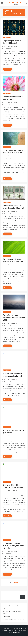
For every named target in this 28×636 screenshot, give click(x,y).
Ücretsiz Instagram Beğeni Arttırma (13, 619)
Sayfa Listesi (6, 616)
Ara (4, 594)
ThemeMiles (16, 632)
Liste (4, 609)
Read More (6, 69)
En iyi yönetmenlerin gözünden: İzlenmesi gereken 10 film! (14, 317)
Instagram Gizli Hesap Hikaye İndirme (14, 606)
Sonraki (15, 582)
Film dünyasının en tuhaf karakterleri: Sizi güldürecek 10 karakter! (13, 546)
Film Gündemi (14, 2)
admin (5, 46)
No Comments (7, 48)
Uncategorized (7, 37)
